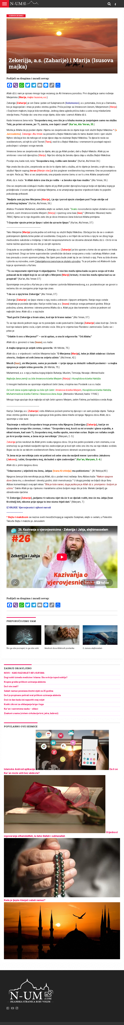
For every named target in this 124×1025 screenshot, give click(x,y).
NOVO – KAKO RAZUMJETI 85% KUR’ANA (24, 673)
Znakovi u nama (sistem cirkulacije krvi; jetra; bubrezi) (31, 713)
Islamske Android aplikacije (19, 769)
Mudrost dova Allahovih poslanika (59, 648)
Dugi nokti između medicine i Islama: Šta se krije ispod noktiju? (35, 677)
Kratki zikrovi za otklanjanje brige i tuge (24, 704)
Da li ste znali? (11, 686)
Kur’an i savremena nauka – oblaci (21, 709)
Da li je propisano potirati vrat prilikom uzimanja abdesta (32, 695)
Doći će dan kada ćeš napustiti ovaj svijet (24, 700)
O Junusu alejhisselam (92, 648)
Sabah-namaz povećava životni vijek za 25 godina (28, 691)
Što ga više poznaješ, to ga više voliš (23, 648)
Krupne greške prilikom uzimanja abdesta (25, 682)
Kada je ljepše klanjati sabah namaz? (24, 900)
